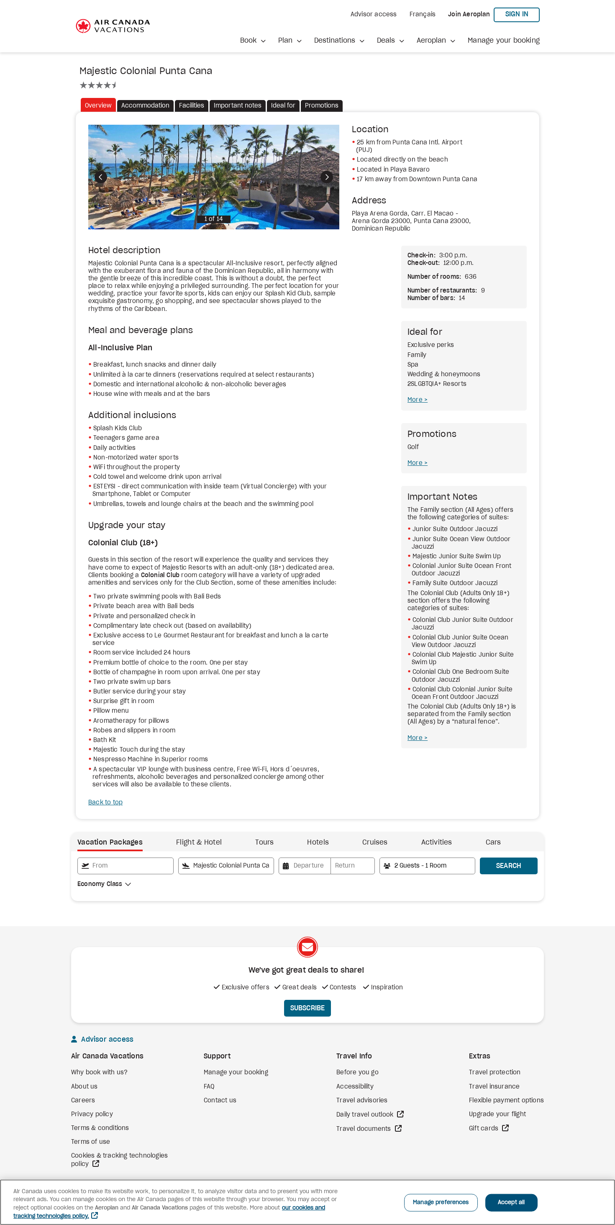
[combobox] (125, 866)
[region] (307, 1202)
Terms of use (90, 1142)
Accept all (511, 1202)
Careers (83, 1101)
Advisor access (374, 15)
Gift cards (484, 1129)
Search (509, 866)
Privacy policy (92, 1114)
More (415, 400)
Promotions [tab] (321, 106)
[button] (253, 40)
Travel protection (494, 1073)
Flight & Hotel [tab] (199, 842)
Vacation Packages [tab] (110, 842)
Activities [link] (436, 842)
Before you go (357, 1073)
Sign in (522, 14)
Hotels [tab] (318, 842)
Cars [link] (493, 842)
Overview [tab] (98, 106)
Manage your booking (504, 40)
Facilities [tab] (191, 106)
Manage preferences (441, 1202)
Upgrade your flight (497, 1114)
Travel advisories (361, 1101)
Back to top (105, 803)
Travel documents (364, 1129)
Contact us (220, 1101)
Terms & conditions (100, 1128)
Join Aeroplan (469, 15)
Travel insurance (494, 1087)
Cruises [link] (374, 842)
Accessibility (355, 1087)
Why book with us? (99, 1073)
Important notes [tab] (237, 106)
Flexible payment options (506, 1101)
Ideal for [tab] (283, 106)
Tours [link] (264, 842)
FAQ (209, 1087)
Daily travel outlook (365, 1115)
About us (84, 1087)
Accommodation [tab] (145, 106)
